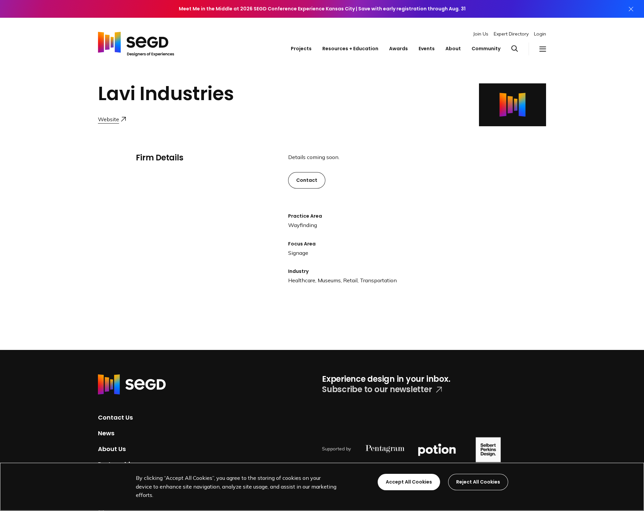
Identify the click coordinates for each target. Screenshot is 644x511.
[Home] (136, 42)
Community (486, 48)
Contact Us (115, 417)
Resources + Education (350, 48)
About (453, 48)
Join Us (480, 34)
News (106, 433)
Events (427, 48)
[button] (520, 49)
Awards (398, 48)
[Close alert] (631, 9)
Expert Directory (511, 34)
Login (540, 34)
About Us (112, 448)
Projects (301, 48)
